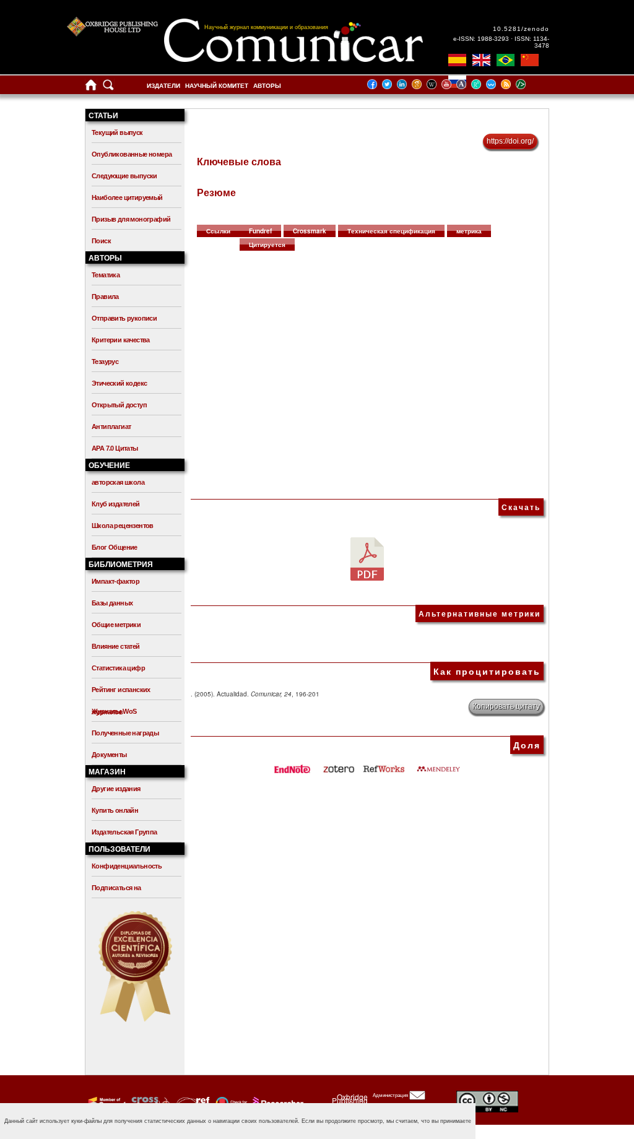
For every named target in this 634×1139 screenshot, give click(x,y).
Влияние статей (116, 646)
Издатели (163, 85)
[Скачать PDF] (367, 558)
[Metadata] (530, 83)
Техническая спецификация (391, 231)
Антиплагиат (111, 426)
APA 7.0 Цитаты (115, 448)
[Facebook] (375, 83)
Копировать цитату (506, 706)
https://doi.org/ (510, 141)
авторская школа (118, 482)
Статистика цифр (118, 668)
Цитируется (267, 244)
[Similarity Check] (149, 1102)
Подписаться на (116, 887)
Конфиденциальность (127, 866)
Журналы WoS (114, 711)
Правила (105, 296)
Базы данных (112, 603)
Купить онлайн (115, 810)
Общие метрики (116, 624)
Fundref (260, 231)
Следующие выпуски (124, 176)
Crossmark (309, 231)
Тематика (105, 275)
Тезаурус (105, 361)
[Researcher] (277, 1102)
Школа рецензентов (123, 525)
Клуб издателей (116, 504)
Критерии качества (121, 340)
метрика (469, 231)
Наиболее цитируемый (127, 197)
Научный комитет (216, 85)
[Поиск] (108, 87)
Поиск (101, 241)
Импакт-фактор (115, 581)
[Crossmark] (230, 1102)
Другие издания (116, 788)
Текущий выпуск (117, 132)
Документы (109, 754)
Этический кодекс (119, 383)
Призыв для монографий (131, 219)
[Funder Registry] (191, 1102)
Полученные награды (125, 733)
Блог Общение (114, 547)
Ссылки (218, 231)
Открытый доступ (119, 405)
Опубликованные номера (132, 154)
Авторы (267, 85)
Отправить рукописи (124, 318)
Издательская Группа (124, 832)
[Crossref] (105, 1102)
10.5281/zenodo (521, 28)
